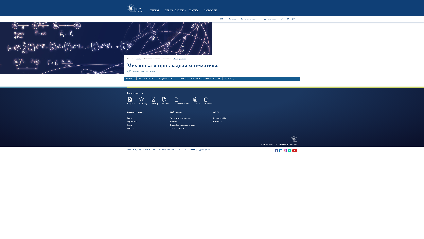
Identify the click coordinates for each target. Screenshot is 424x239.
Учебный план (146, 79)
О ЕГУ (222, 19)
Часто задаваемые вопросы (180, 118)
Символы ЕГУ (218, 121)
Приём (181, 79)
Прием (154, 10)
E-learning (143, 103)
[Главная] (135, 8)
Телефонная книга (181, 103)
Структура (232, 19)
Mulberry (154, 103)
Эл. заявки (166, 103)
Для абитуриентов (177, 128)
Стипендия (194, 79)
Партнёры (229, 79)
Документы (208, 103)
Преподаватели (212, 79)
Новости (210, 10)
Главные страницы (135, 112)
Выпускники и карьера (249, 19)
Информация (176, 112)
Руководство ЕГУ (219, 118)
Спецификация (165, 79)
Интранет (131, 103)
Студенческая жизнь (269, 19)
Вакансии (173, 121)
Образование (174, 10)
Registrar (196, 103)
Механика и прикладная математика (157, 59)
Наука (194, 10)
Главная (130, 59)
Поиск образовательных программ (183, 125)
